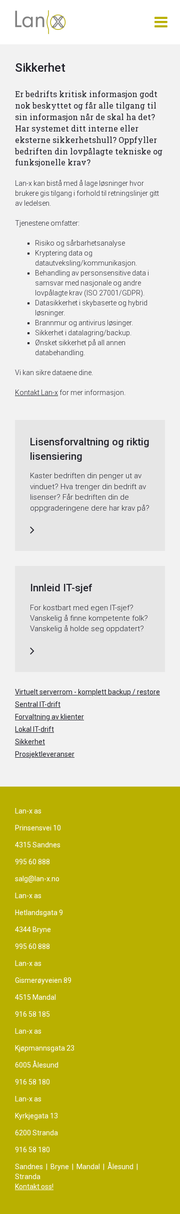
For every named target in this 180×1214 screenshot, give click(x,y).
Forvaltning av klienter (49, 717)
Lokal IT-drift (34, 729)
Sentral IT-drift (37, 704)
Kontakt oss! (34, 1187)
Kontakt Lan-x (36, 393)
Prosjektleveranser (44, 754)
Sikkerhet (30, 742)
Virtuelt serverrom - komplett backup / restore (87, 692)
